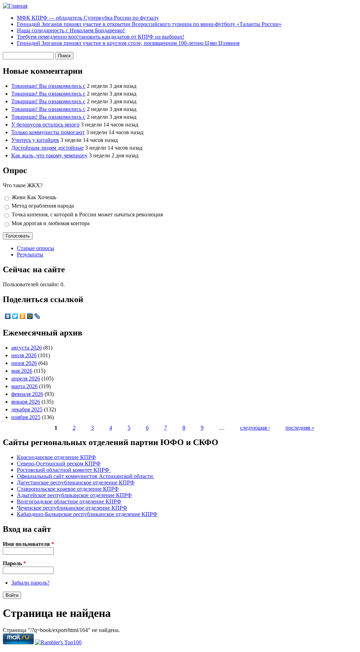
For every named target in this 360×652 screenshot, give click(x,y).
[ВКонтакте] (8, 316)
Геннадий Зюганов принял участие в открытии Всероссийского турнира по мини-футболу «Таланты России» (149, 24)
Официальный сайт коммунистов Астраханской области (85, 476)
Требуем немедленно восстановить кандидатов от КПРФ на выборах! (100, 37)
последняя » (299, 428)
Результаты (30, 254)
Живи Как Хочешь (34, 197)
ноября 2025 (25, 417)
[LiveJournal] (37, 316)
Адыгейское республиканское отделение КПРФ (74, 495)
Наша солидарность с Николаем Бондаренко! (71, 30)
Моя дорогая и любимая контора (51, 223)
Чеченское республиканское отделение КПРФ (72, 508)
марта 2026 (24, 386)
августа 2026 (26, 348)
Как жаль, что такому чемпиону (49, 155)
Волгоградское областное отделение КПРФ (69, 501)
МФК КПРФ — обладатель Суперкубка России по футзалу (88, 18)
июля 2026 (24, 355)
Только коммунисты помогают (48, 132)
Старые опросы (35, 248)
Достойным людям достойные (47, 148)
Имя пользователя (28, 544)
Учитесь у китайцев (35, 140)
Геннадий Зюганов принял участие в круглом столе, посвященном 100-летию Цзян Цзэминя (128, 43)
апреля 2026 (25, 379)
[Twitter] (15, 316)
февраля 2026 (27, 394)
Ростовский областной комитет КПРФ (64, 470)
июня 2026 (24, 363)
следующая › (255, 428)
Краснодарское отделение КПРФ (56, 457)
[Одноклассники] (22, 316)
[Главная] (15, 6)
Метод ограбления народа (43, 206)
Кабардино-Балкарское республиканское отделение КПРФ (87, 514)
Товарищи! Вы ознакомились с (48, 86)
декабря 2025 (27, 409)
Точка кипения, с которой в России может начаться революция (87, 214)
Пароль (14, 563)
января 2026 (25, 402)
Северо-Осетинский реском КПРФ (59, 464)
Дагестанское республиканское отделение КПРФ (76, 482)
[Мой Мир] (30, 316)
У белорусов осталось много (45, 125)
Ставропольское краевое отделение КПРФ (68, 489)
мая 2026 (21, 371)
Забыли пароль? (30, 583)
